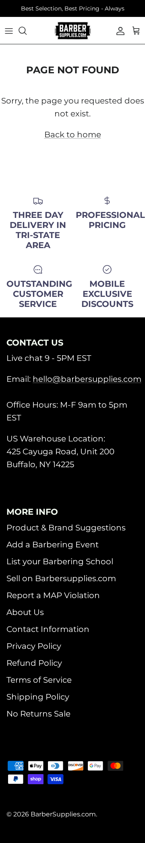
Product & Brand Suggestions (66, 527)
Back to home (72, 134)
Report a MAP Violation (53, 595)
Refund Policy (34, 663)
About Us (25, 612)
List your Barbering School (59, 561)
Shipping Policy (37, 697)
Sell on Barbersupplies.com (61, 578)
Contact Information (47, 629)
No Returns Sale (38, 714)
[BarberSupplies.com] (73, 30)
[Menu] (9, 30)
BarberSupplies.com (63, 814)
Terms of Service (39, 680)
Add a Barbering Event (52, 544)
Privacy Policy (33, 646)
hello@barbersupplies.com (87, 379)
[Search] (26, 30)
